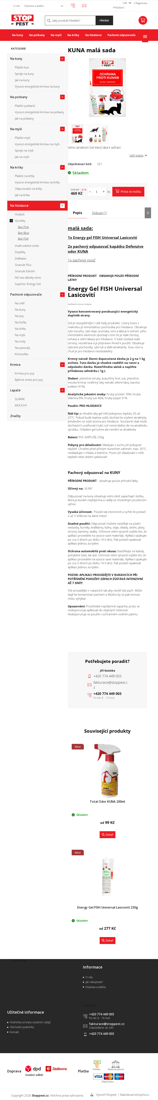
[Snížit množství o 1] (90, 191)
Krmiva (15, 364)
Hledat (104, 20)
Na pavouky (22, 348)
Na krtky (16, 167)
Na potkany (19, 97)
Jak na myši (22, 157)
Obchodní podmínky (22, 1027)
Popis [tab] (77, 212)
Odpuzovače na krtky (28, 188)
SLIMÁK (20, 399)
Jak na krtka (22, 195)
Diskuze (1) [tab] (99, 213)
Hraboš (19, 214)
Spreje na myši (24, 150)
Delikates (20, 258)
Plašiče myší (22, 138)
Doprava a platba (34, 6)
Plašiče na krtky (24, 176)
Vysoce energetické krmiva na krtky (37, 182)
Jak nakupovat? (94, 982)
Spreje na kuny (24, 74)
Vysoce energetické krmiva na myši (37, 144)
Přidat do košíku (131, 191)
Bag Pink (23, 227)
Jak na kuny (22, 80)
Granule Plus (23, 265)
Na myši (16, 129)
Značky (15, 416)
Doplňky (20, 252)
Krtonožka (21, 354)
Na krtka (20, 328)
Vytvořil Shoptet (106, 1095)
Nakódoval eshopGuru (134, 1095)
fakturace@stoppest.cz (106, 1024)
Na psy (19, 316)
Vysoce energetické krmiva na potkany (39, 112)
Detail (109, 834)
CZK (125, 3)
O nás (16, 6)
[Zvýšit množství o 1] (103, 191)
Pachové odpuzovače (26, 294)
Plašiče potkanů (25, 106)
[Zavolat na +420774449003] (76, 5)
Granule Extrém (25, 271)
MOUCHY (21, 405)
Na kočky (20, 322)
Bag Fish (23, 238)
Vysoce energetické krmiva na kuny (37, 86)
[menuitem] (17, 35)
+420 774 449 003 (107, 693)
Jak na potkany (24, 118)
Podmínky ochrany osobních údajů (30, 1022)
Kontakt (14, 1032)
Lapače (15, 390)
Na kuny (16, 58)
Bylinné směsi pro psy (29, 380)
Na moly (20, 341)
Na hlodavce (19, 205)
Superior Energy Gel (28, 284)
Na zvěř (20, 303)
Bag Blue (23, 233)
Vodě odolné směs (27, 246)
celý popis (136, 155)
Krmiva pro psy (24, 373)
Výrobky (20, 221)
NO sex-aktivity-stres (28, 277)
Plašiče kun (22, 67)
